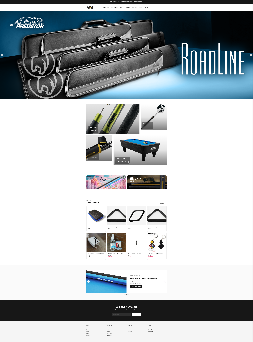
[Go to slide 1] (124, 294)
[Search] (159, 7)
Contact (146, 7)
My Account (130, 331)
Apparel (134, 7)
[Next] (164, 281)
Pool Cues (105, 7)
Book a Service (136, 286)
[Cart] (165, 7)
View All (88, 337)
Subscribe (136, 314)
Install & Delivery (110, 327)
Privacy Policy (151, 329)
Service (88, 335)
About (140, 7)
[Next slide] (251, 55)
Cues (87, 327)
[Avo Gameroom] (89, 7)
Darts (121, 7)
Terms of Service (151, 327)
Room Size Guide (110, 333)
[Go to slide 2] (126, 294)
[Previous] (88, 281)
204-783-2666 (127, 2)
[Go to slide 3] (128, 294)
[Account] (162, 7)
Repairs (108, 331)
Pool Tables (114, 7)
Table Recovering (110, 329)
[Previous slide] (2, 55)
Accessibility (150, 331)
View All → (163, 203)
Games (127, 7)
